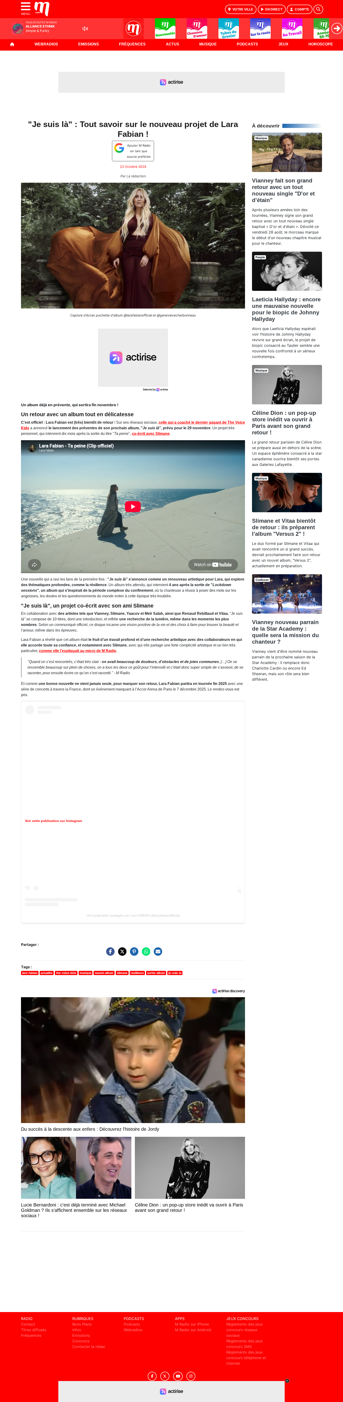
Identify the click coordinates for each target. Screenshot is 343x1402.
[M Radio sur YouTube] (178, 1376)
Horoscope (320, 44)
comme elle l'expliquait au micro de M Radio (77, 651)
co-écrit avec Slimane (151, 434)
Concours (80, 1341)
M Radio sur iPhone (192, 1324)
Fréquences (132, 44)
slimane (122, 973)
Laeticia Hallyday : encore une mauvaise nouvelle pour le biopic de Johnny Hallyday (286, 309)
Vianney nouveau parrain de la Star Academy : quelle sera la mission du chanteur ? (285, 632)
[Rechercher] (318, 9)
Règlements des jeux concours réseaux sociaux (244, 1330)
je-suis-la (175, 973)
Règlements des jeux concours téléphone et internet (246, 1358)
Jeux (283, 44)
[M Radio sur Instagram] (190, 1376)
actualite (46, 973)
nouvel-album (104, 973)
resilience (137, 973)
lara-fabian (29, 973)
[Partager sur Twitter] (121, 953)
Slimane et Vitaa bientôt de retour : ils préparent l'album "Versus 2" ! (283, 527)
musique (85, 973)
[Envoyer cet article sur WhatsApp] (145, 953)
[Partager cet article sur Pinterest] (133, 953)
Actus (172, 44)
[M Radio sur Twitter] (164, 1376)
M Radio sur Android (193, 1329)
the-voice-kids (66, 973)
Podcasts (247, 44)
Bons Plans (81, 1324)
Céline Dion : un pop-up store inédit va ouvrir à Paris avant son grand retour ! (284, 423)
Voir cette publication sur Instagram (53, 821)
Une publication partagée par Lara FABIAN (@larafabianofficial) (133, 915)
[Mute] (85, 28)
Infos (76, 1329)
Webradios (46, 44)
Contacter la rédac (88, 1346)
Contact (28, 1324)
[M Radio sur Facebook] (152, 1376)
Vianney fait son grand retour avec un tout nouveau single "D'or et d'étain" (283, 190)
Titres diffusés (33, 1329)
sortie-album (156, 973)
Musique (208, 44)
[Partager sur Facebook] (109, 953)
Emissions (88, 44)
